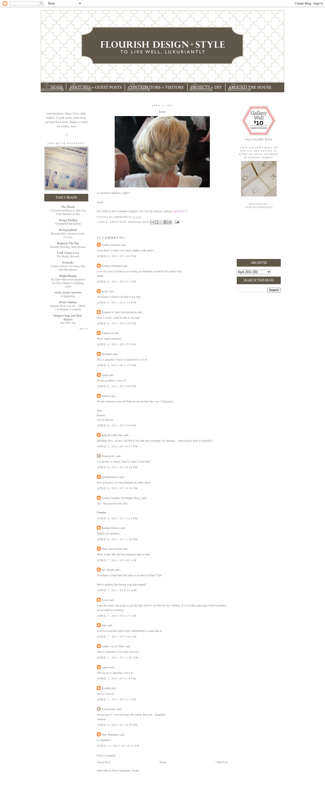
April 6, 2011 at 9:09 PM (116, 386)
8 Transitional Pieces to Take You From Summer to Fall (68, 212)
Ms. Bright (108, 569)
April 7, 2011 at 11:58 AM (117, 657)
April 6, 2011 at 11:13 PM (117, 518)
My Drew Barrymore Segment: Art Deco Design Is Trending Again (68, 283)
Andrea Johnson (111, 245)
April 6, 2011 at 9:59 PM (116, 425)
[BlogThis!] (156, 222)
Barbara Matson (111, 528)
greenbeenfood (110, 477)
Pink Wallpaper (110, 734)
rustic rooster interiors (68, 292)
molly (105, 291)
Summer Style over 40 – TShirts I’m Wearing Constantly (68, 307)
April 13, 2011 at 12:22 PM (118, 745)
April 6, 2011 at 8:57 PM (116, 365)
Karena (106, 396)
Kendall (106, 688)
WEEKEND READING (68, 223)
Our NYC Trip (68, 323)
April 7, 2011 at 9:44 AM (117, 636)
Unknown (107, 333)
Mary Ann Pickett (112, 549)
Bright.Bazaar (68, 276)
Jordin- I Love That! (113, 646)
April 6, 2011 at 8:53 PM (116, 344)
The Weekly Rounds (68, 256)
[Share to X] (161, 222)
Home (162, 762)
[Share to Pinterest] (170, 222)
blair (104, 625)
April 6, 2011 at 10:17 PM (117, 446)
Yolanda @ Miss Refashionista (119, 312)
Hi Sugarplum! (68, 230)
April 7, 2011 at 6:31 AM (117, 590)
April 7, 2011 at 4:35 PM (116, 678)
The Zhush (68, 207)
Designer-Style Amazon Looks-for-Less (68, 235)
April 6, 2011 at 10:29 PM (117, 467)
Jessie (105, 600)
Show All (83, 328)
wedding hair (138, 221)
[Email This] (152, 222)
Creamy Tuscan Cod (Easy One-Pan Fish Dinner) (68, 267)
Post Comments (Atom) (125, 770)
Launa (105, 667)
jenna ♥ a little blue (112, 435)
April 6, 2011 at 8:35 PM (116, 323)
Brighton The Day (68, 243)
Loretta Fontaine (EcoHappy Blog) (121, 498)
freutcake (68, 262)
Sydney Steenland (112, 266)
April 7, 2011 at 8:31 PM (116, 699)
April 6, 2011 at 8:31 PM (116, 302)
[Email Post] (176, 221)
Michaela (107, 354)
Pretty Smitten (68, 302)
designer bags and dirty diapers (68, 317)
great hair (118, 221)
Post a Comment (106, 755)
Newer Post (103, 762)
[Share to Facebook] (165, 222)
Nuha (105, 375)
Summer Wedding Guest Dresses (68, 247)
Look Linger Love (68, 253)
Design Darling (68, 220)
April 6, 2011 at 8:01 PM (116, 256)
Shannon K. (108, 456)
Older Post (222, 762)
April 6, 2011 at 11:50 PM (117, 539)
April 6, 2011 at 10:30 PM (117, 488)
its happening (68, 296)
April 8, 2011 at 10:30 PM (117, 725)
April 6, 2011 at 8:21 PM (116, 281)
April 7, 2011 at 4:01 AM (117, 560)
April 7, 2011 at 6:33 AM (117, 615)
